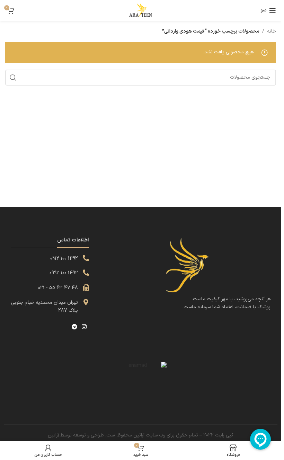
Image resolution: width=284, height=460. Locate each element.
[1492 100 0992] (86, 272)
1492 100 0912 (64, 258)
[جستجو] (13, 78)
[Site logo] (141, 10)
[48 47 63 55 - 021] (86, 287)
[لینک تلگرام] (74, 327)
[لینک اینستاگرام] (84, 327)
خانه (271, 31)
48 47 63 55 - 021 (58, 288)
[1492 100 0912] (86, 258)
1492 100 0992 (64, 273)
